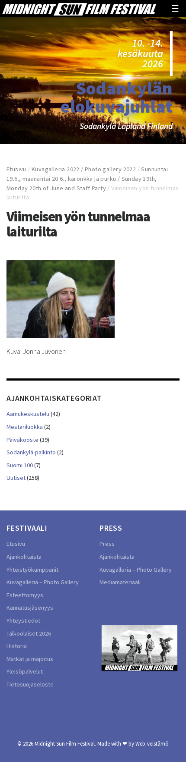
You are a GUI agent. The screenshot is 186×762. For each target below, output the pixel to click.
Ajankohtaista (24, 556)
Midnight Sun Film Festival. (65, 743)
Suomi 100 (19, 465)
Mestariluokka (24, 427)
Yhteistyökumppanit (32, 569)
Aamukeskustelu (27, 414)
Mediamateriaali (120, 582)
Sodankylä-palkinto (31, 452)
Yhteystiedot (23, 620)
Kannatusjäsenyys (29, 607)
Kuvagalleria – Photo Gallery (42, 582)
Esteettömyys (24, 595)
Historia (16, 646)
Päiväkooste (22, 440)
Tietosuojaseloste (30, 684)
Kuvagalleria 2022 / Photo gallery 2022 (84, 169)
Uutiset (16, 478)
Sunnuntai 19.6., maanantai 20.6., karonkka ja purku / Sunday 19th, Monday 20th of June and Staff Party (87, 178)
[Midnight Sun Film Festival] (79, 9)
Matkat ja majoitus (29, 659)
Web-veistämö (152, 743)
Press (107, 544)
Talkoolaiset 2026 (28, 633)
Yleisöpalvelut (24, 671)
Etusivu (16, 169)
